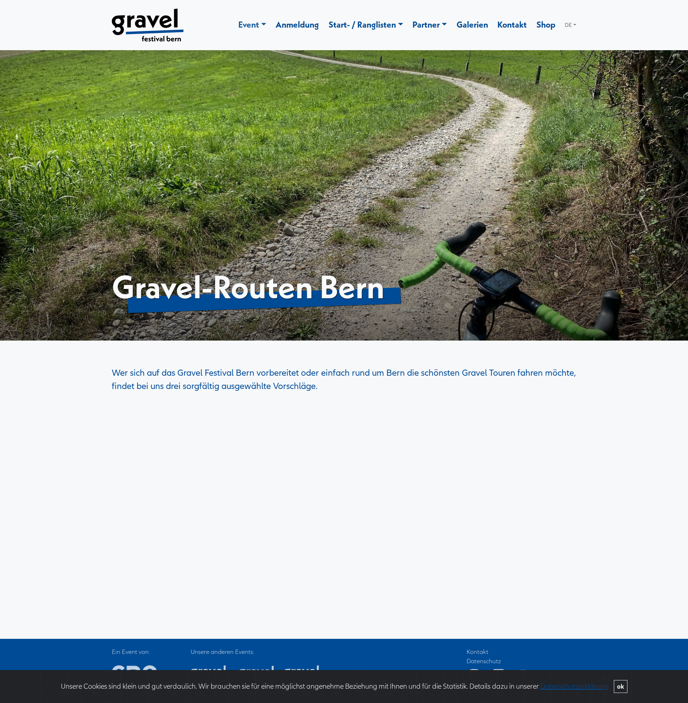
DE (568, 25)
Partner (426, 24)
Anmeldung (297, 24)
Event (248, 24)
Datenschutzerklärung (574, 686)
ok (620, 686)
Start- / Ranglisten (362, 24)
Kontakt (512, 24)
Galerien (472, 24)
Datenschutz (484, 661)
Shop (545, 24)
